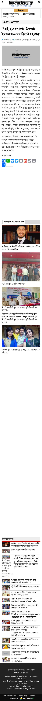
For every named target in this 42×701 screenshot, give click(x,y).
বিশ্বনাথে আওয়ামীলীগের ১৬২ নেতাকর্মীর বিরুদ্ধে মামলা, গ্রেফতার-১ (24, 606)
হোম (7, 22)
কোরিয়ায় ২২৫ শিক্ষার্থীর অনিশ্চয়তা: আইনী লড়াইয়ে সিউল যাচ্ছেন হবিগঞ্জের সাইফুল (25, 544)
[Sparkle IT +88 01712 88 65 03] (26, 698)
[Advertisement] (21, 195)
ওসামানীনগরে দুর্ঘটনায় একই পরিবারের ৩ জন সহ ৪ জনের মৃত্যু (25, 646)
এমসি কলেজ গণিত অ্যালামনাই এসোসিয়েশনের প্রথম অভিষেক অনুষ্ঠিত (24, 600)
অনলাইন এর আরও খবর (14, 221)
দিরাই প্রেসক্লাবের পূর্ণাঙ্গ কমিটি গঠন (13, 284)
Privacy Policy (23, 696)
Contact (32, 696)
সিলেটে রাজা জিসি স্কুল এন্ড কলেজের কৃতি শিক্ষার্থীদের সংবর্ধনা (26, 561)
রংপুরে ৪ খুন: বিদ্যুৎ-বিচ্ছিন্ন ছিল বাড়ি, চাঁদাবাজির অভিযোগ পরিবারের (23, 581)
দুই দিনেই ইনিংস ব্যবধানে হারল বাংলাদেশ (25, 586)
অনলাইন (16, 22)
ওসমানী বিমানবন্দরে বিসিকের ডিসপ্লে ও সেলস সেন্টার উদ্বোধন (24, 640)
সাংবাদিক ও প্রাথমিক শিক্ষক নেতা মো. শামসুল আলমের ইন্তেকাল (24, 593)
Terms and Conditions (9, 696)
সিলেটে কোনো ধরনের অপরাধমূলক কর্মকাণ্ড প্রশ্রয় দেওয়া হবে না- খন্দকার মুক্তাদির (25, 614)
